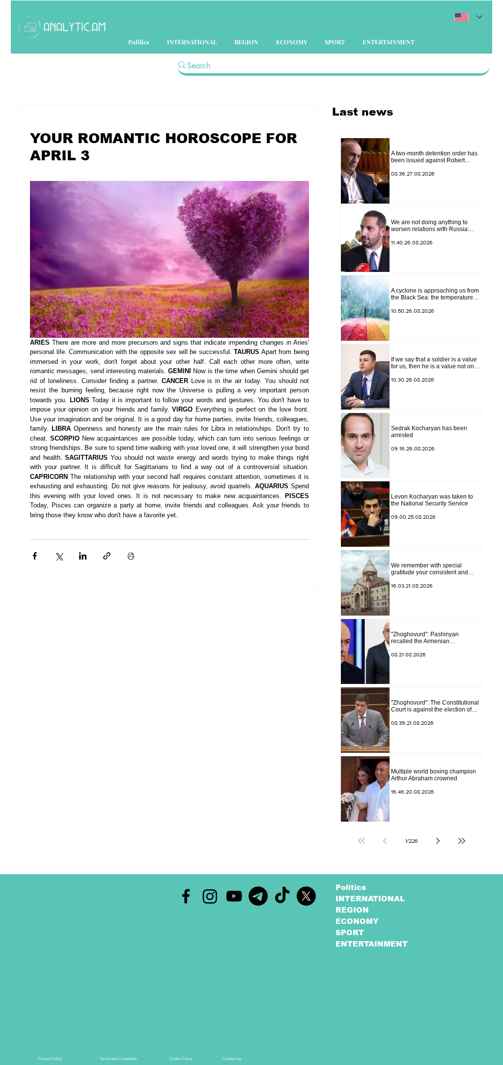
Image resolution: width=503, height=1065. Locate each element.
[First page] (361, 841)
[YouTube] (234, 896)
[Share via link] (107, 556)
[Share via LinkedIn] (82, 556)
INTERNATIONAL (370, 898)
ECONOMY (357, 921)
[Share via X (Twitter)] (58, 556)
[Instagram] (210, 896)
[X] (306, 896)
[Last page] (462, 841)
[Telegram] (258, 896)
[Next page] (438, 841)
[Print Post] (131, 556)
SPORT (349, 932)
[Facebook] (186, 896)
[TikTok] (282, 896)
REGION (352, 910)
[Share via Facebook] (34, 556)
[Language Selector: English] (468, 17)
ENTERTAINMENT (371, 944)
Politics (350, 887)
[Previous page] (385, 841)
